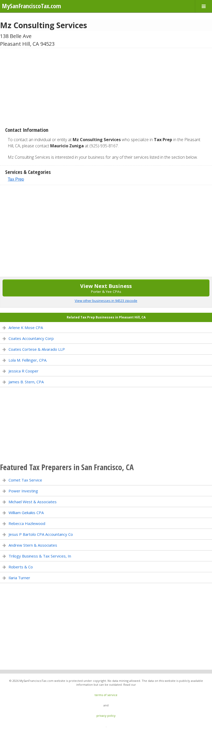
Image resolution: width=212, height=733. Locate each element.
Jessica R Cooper (24, 370)
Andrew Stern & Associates (33, 545)
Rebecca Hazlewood (27, 523)
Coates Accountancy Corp (31, 338)
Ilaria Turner (19, 577)
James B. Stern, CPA (26, 381)
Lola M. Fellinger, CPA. (28, 360)
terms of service (106, 695)
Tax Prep (16, 179)
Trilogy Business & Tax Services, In (40, 556)
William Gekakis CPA (26, 512)
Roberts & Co (21, 566)
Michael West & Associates (33, 501)
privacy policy (106, 715)
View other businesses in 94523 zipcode (106, 300)
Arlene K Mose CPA (26, 327)
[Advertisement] (106, 85)
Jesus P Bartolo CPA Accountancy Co (41, 534)
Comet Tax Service (25, 480)
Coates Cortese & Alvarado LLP (37, 349)
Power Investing (23, 490)
